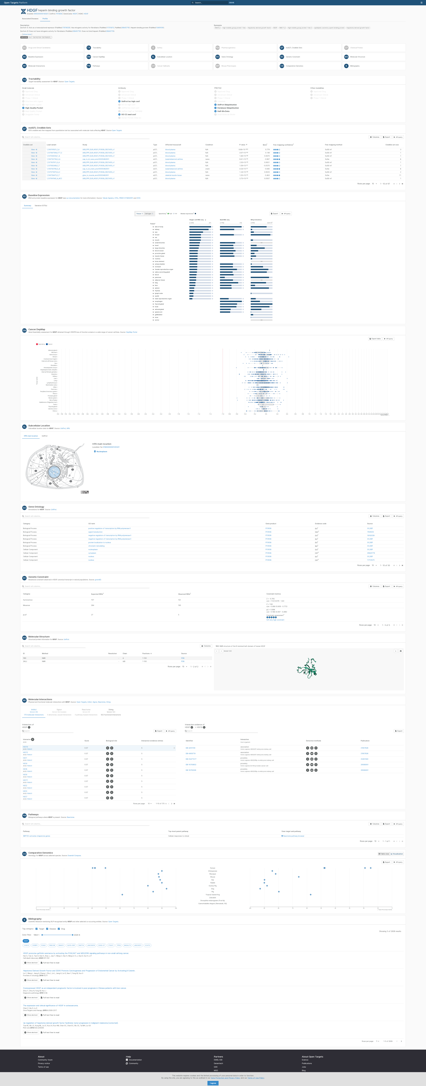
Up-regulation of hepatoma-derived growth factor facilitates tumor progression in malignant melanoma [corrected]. (70, 1023)
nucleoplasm (93, 549)
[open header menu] (421, 3)
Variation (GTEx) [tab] (41, 205)
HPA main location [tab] (31, 436)
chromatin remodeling (96, 546)
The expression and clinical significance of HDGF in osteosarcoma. (50, 1005)
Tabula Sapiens (108, 198)
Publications (307, 1063)
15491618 (159, 28)
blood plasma (170, 149)
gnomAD (98, 580)
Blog (304, 1070)
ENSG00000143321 (41, 14)
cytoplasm (92, 553)
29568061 (364, 765)
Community (133, 1063)
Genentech (218, 1063)
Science (305, 1060)
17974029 (66, 28)
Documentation (135, 1060)
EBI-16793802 (191, 765)
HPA (68, 428)
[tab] (30, 18)
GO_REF (370, 528)
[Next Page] (399, 183)
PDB (182, 658)
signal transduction (95, 532)
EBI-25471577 (191, 759)
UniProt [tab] (44, 436)
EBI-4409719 (190, 753)
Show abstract (32, 963)
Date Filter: (26, 935)
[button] (157, 224)
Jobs (304, 1067)
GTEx (116, 198)
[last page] (402, 183)
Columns (376, 137)
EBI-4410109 (190, 748)
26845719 (125, 28)
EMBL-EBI (218, 1060)
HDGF (75, 14)
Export (387, 137)
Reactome (101, 702)
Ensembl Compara (74, 855)
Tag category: (28, 929)
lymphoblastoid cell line (174, 159)
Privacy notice (44, 1063)
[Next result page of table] (171, 803)
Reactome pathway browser (293, 836)
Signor (95, 702)
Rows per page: (363, 183)
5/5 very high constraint (275, 620)
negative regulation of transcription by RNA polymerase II (109, 535)
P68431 (29, 749)
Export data (376, 339)
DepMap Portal (131, 332)
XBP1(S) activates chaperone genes (36, 836)
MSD (216, 1070)
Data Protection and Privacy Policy (225, 1078)
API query (399, 137)
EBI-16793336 (191, 770)
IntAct (89, 702)
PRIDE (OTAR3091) (126, 198)
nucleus (91, 556)
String (108, 702)
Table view (385, 854)
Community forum (45, 1060)
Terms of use (43, 1067)
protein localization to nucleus (99, 542)
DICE (138, 198)
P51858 (59, 14)
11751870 (110, 28)
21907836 (364, 748)
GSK (216, 1067)
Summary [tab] (27, 205)
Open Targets (69, 81)
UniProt (63, 428)
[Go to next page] (401, 1041)
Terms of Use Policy (256, 1078)
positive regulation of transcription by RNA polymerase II (109, 528)
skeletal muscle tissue (173, 175)
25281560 (364, 759)
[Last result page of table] (174, 803)
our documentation (73, 198)
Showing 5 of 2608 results (390, 931)
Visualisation (398, 854)
